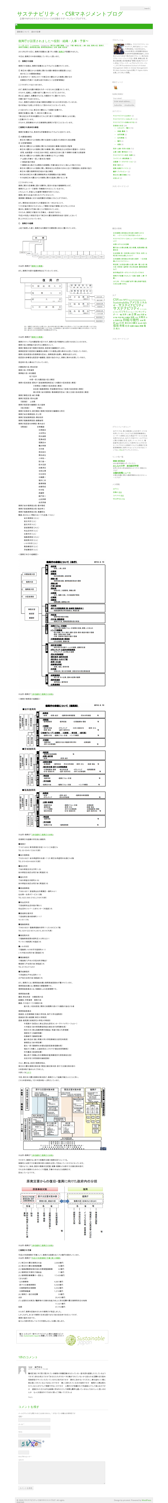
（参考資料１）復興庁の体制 (42, 694)
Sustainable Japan (31, 1336)
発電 (122, 325)
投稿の (117, 492)
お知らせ (116, 178)
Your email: (117, 98)
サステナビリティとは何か (122, 116)
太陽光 (141, 317)
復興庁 (101, 45)
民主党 (140, 323)
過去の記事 (35, 32)
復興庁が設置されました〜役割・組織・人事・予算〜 (53, 41)
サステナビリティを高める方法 (124, 122)
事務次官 (78, 45)
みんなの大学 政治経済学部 (126, 466)
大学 (136, 317)
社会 (127, 326)
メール (21, 1424)
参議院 (127, 317)
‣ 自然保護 (118, 134)
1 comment (34, 45)
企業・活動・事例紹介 (120, 152)
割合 (123, 317)
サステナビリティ (126, 308)
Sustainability (121, 302)
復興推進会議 (35, 47)
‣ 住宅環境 (118, 138)
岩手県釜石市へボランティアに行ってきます (128, 272)
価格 (138, 314)
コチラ (28, 1072)
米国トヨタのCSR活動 (121, 244)
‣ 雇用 (117, 141)
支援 (141, 320)
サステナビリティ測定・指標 (123, 155)
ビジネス (123, 311)
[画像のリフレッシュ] (43, 1441)
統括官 (64, 47)
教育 (117, 323)
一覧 (120, 314)
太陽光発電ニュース (122, 473)
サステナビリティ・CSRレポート (124, 119)
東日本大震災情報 (57, 45)
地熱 (132, 317)
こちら (121, 450)
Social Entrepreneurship (137, 300)
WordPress (146, 1500)
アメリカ (134, 302)
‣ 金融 (117, 144)
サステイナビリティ (131, 305)
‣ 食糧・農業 (119, 131)
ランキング (139, 312)
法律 (55, 47)
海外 (145, 323)
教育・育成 (117, 165)
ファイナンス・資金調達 (121, 158)
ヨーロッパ (131, 312)
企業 (133, 314)
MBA (121, 300)
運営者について (23, 32)
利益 (119, 317)
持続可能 (118, 320)
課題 (141, 326)
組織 (59, 47)
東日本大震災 (131, 323)
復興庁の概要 (36, 266)
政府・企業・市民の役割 (121, 148)
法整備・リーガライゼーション (123, 162)
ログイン (116, 489)
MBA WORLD (119, 461)
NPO (125, 300)
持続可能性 (131, 319)
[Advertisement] (132, 205)
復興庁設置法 (23, 47)
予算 (72, 45)
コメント (21, 1460)
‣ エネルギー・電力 (121, 128)
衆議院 (136, 326)
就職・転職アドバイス (120, 168)
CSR (116, 299)
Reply (30, 1397)
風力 (118, 329)
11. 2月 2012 (23, 45)
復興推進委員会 (47, 47)
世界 (124, 314)
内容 (142, 315)
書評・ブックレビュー (120, 171)
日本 (121, 323)
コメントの (118, 495)
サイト (20, 1432)
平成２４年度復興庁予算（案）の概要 (45, 1258)
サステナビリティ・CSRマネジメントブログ (70, 14)
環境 (116, 325)
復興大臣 (94, 45)
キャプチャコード (24, 1457)
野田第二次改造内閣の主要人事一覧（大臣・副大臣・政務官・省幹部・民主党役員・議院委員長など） (130, 267)
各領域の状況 (118, 126)
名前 (20, 1416)
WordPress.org (119, 499)
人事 (84, 45)
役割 (88, 45)
